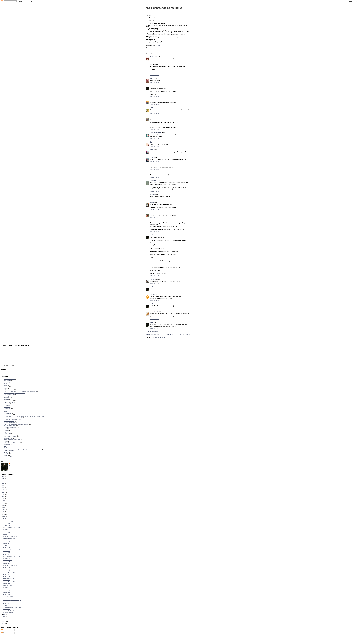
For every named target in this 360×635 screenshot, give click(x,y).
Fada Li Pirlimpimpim (155, 132)
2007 (3, 621)
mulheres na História (9, 421)
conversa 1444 (6, 594)
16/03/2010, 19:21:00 (154, 300)
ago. (4, 507)
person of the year (8, 438)
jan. (4, 616)
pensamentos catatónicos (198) (10, 565)
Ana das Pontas (154, 56)
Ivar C (151, 86)
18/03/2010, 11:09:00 (154, 328)
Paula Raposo (154, 213)
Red (151, 142)
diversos (6, 403)
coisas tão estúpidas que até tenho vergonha (14, 393)
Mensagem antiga (185, 334)
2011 (3, 496)
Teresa (152, 117)
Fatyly (151, 107)
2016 (3, 487)
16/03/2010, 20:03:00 (154, 308)
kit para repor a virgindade (9, 578)
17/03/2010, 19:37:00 (154, 319)
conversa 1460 (6, 547)
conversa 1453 (6, 567)
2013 (3, 492)
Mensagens (5, 629)
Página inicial (169, 334)
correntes (6, 399)
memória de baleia (8, 414)
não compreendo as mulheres (164, 7)
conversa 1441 (6, 605)
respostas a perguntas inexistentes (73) (12, 607)
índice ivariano (7, 413)
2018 (3, 483)
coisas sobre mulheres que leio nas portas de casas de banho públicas (20, 391)
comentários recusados (9, 394)
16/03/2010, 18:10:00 (154, 291)
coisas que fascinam (9, 389)
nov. (4, 501)
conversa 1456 (6, 558)
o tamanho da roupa (7, 585)
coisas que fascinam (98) (9, 572)
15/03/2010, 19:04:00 (154, 104)
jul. (4, 509)
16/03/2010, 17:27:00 (154, 283)
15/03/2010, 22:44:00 (154, 191)
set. (4, 505)
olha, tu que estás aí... (8, 601)
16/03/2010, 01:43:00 (154, 198)
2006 (3, 623)
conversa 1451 (6, 574)
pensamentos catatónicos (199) (10, 536)
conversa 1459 (6, 551)
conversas (152, 47)
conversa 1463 (6, 541)
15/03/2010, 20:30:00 (154, 113)
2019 (3, 481)
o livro (5, 428)
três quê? (5, 534)
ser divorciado (7, 444)
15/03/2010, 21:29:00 (154, 138)
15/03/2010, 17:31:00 (154, 82)
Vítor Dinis (153, 279)
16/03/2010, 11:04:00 (154, 209)
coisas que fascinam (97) (9, 581)
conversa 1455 (6, 561)
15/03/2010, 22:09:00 (154, 169)
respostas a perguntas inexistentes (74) (12, 600)
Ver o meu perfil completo (15, 465)
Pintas (151, 149)
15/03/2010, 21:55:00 (154, 146)
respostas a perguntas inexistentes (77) (12, 527)
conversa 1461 (6, 545)
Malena (152, 78)
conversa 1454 (6, 563)
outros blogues (7, 433)
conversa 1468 (6, 525)
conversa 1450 (6, 576)
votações (6, 452)
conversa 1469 (6, 523)
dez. (4, 500)
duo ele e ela (7, 407)
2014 (3, 491)
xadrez (6, 455)
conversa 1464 (6, 540)
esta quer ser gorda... (8, 569)
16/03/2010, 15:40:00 (154, 275)
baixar (5, 385)
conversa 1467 (6, 529)
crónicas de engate (8, 400)
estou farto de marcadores (10, 410)
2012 (3, 494)
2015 (3, 489)
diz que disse (7, 405)
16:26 (158, 45)
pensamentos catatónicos (10, 436)
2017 (3, 485)
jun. (4, 511)
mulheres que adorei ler (9, 422)
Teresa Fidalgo (154, 180)
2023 (3, 478)
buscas (6, 388)
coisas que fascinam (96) (9, 610)
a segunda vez (7, 380)
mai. (4, 512)
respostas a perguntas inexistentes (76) (12, 549)
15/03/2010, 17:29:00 (154, 75)
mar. (4, 516)
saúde (5, 441)
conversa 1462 (6, 543)
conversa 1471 (6, 518)
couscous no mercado (8, 612)
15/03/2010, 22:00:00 (154, 154)
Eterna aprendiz (154, 311)
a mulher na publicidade (9, 379)
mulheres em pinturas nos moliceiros (12, 419)
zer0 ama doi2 (7, 456)
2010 (3, 498)
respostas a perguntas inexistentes (12, 439)
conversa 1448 (6, 583)
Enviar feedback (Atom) (159, 337)
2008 (3, 619)
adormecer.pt (7, 382)
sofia (5, 446)
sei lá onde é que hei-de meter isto (12, 442)
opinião (6, 430)
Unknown (152, 294)
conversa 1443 (6, 598)
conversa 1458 (6, 552)
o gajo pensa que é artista (10, 427)
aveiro (5, 383)
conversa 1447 (6, 587)
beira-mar (6, 386)
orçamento (6, 431)
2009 (3, 618)
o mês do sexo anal (7, 560)
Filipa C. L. (153, 100)
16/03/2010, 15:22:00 (154, 231)
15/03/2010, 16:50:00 (154, 60)
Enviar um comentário (152, 331)
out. (4, 503)
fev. (4, 614)
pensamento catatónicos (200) (10, 521)
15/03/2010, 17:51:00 (154, 96)
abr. (4, 514)
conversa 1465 (6, 532)
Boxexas (152, 194)
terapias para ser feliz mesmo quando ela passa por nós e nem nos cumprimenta (22, 449)
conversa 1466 (6, 530)
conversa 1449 (6, 580)
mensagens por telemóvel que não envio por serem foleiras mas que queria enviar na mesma (25, 416)
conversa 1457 (6, 554)
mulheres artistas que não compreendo (13, 417)
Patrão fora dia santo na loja (10, 435)
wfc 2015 (6, 453)
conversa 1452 (151, 17)
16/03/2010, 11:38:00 (154, 217)
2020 (3, 480)
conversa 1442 (6, 603)
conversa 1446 (6, 590)
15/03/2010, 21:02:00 (154, 129)
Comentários (6, 632)
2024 (3, 476)
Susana (152, 202)
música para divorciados (9, 425)
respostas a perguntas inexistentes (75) (12, 556)
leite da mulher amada (8, 596)
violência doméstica (8, 450)
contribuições (7, 396)
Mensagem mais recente (152, 334)
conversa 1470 (6, 520)
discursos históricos (9, 402)
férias (5, 411)
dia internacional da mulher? (9, 589)
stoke (5, 447)
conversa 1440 (6, 609)
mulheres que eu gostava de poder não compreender (16, 424)
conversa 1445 (6, 592)
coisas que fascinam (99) (9, 538)
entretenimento (7, 408)
